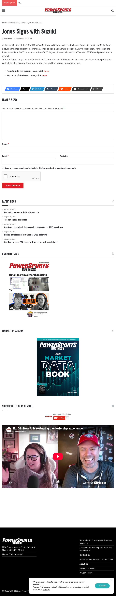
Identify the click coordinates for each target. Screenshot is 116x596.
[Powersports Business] (58, 10)
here (46, 71)
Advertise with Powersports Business (96, 559)
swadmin (8, 39)
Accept (102, 585)
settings (46, 589)
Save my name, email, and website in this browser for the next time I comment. (40, 168)
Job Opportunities (87, 568)
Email (5, 156)
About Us (84, 564)
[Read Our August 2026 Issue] (29, 290)
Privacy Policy (86, 573)
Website (64, 156)
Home (7, 22)
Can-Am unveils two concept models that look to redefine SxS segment (50, 3)
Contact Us (85, 555)
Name (5, 144)
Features (15, 22)
